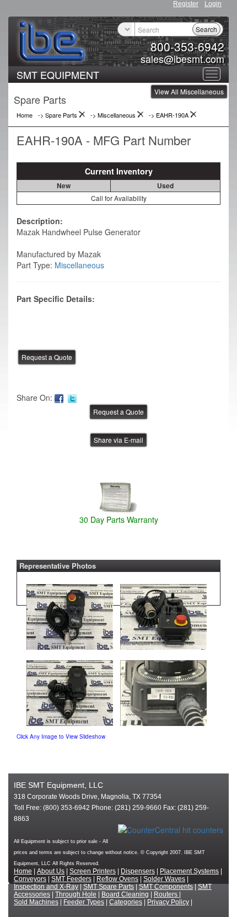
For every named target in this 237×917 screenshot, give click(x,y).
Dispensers (138, 871)
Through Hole (75, 894)
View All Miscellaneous (189, 91)
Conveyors (30, 879)
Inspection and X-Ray (46, 887)
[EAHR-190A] (69, 614)
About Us (50, 871)
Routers (166, 894)
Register (185, 4)
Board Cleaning (125, 894)
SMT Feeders (71, 879)
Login (213, 4)
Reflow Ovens (117, 879)
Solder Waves (164, 879)
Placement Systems (189, 871)
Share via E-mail (118, 439)
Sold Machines (36, 902)
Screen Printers (92, 871)
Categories (125, 902)
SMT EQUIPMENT (58, 74)
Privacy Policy (168, 902)
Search (206, 29)
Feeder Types (83, 902)
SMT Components (166, 887)
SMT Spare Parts (108, 887)
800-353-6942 (187, 46)
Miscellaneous (79, 265)
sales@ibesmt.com (182, 58)
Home (23, 871)
